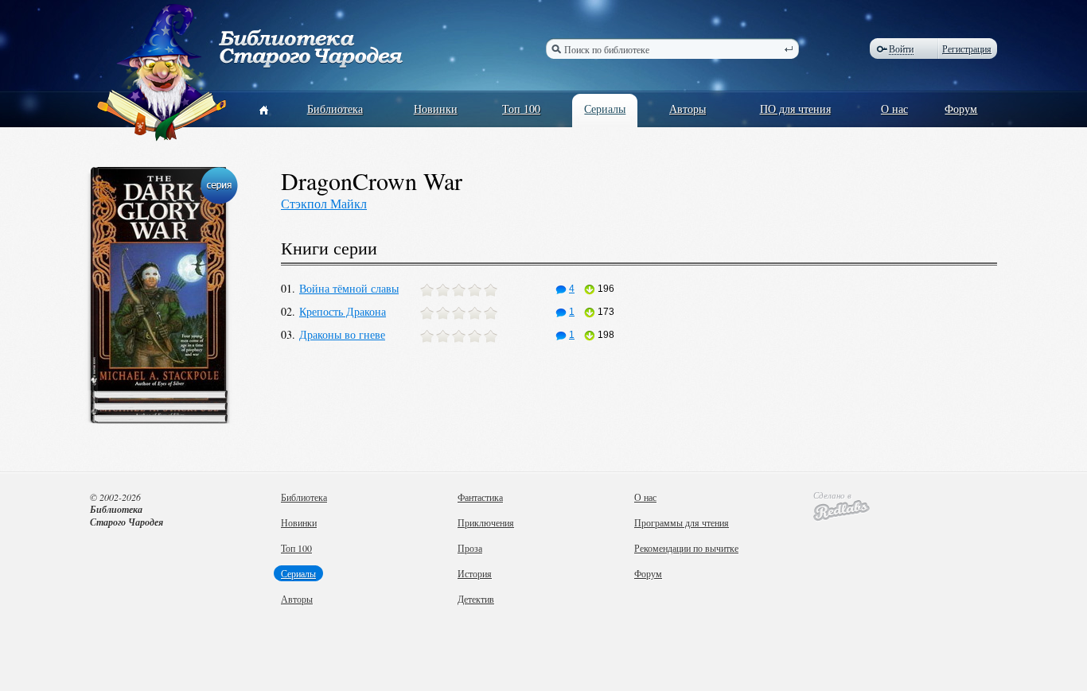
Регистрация (967, 48)
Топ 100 (521, 108)
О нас (894, 108)
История (475, 573)
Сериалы (604, 108)
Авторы (687, 108)
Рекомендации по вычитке (686, 548)
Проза (470, 548)
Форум (961, 108)
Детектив (476, 598)
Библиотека (335, 108)
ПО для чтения (795, 108)
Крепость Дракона (342, 311)
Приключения (486, 522)
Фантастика (480, 497)
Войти (901, 49)
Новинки (436, 108)
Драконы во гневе (342, 334)
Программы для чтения (681, 522)
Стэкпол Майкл (324, 203)
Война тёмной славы (349, 288)
